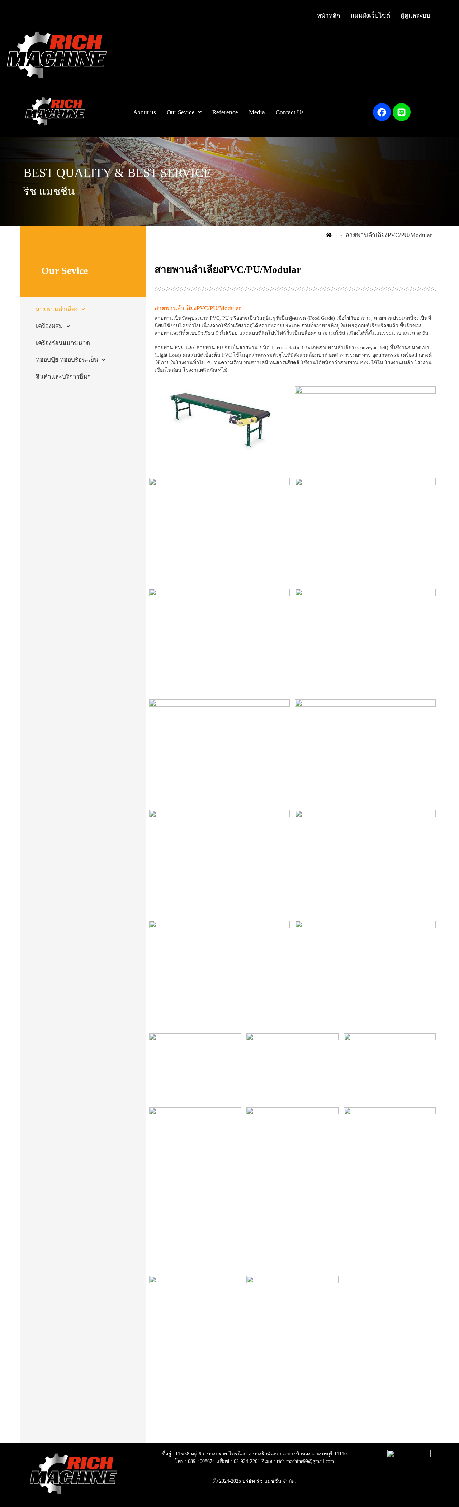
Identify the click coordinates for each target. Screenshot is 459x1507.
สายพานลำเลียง (57, 309)
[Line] (402, 112)
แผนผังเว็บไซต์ (370, 15)
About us (144, 112)
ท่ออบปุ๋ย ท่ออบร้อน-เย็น (67, 359)
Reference (225, 112)
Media (257, 112)
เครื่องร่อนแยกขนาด (63, 343)
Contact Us (290, 112)
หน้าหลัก (328, 15)
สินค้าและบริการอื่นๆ (63, 376)
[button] (184, 112)
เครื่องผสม (49, 326)
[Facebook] (382, 112)
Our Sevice (181, 112)
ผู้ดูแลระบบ (415, 15)
